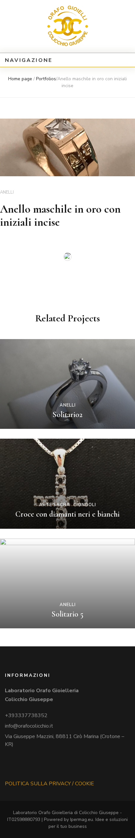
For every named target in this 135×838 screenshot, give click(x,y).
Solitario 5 (67, 614)
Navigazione (28, 60)
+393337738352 (26, 715)
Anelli (7, 192)
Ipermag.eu (81, 819)
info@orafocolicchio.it (29, 726)
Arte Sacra (54, 505)
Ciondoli (84, 505)
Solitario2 (67, 414)
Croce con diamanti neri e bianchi (67, 514)
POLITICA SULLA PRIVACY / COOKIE (49, 783)
